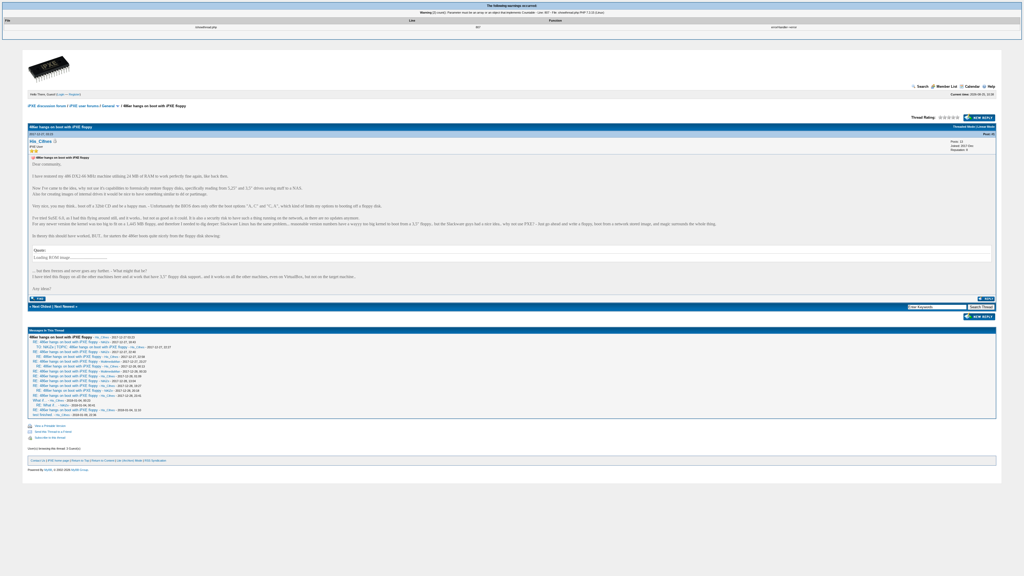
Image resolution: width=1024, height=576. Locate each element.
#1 (993, 134)
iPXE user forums (84, 106)
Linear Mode (986, 126)
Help (991, 87)
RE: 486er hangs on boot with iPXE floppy (65, 342)
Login (60, 94)
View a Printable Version (50, 425)
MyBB (48, 469)
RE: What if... (46, 405)
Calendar (972, 87)
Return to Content (102, 460)
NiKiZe (105, 342)
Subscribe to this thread (50, 437)
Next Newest (64, 307)
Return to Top (80, 460)
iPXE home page (58, 460)
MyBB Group (79, 469)
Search (923, 87)
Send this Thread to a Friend (53, 431)
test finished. (43, 415)
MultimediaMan (110, 361)
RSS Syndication (155, 460)
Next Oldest (41, 307)
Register (74, 94)
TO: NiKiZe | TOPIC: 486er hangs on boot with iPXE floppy (81, 347)
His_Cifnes (41, 141)
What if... (40, 400)
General (108, 106)
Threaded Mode (964, 126)
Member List (947, 87)
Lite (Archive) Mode (129, 460)
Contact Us (38, 460)
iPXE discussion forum (47, 106)
